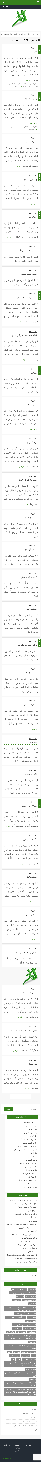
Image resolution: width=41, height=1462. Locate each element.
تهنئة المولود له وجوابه (30, 179)
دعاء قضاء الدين (31, 609)
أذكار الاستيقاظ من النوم (29, 993)
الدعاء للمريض (32, 405)
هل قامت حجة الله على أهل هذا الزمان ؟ (24, 1258)
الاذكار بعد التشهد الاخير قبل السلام (24, 335)
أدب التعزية (33, 1064)
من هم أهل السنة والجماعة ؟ (28, 1248)
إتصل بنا (34, 1409)
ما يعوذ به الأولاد (31, 673)
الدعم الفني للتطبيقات (30, 1413)
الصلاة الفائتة (33, 1221)
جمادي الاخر (11, 1332)
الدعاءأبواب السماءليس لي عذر (15, 1317)
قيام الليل (33, 1379)
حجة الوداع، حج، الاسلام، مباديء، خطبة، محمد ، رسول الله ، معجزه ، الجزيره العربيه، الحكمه (21, 1337)
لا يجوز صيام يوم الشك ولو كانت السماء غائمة (22, 1224)
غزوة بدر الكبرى (31, 1369)
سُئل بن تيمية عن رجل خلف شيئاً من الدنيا (24, 1200)
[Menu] (37, 2)
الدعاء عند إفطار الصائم (29, 577)
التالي (16, 1096)
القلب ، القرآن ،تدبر (29, 1328)
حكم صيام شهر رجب (31, 1231)
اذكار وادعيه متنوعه (30, 774)
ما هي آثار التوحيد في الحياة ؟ (28, 1252)
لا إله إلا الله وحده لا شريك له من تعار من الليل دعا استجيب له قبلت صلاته (21, 1384)
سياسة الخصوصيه (31, 1417)
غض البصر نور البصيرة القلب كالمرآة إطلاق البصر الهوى (20, 1374)
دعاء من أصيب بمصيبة (29, 274)
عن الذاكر (34, 1430)
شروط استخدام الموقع (30, 1421)
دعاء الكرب (33, 217)
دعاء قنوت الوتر (32, 877)
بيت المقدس (17, 1328)
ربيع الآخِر (17, 1352)
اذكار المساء (27, 86)
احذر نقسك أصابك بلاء (19, 1289)
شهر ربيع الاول (14, 1355)
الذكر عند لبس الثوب (30, 839)
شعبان (34, 1355)
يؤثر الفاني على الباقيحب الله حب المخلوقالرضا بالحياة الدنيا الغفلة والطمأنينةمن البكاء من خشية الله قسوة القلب (20, 1392)
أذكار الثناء (33, 742)
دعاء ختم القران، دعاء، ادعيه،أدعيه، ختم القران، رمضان (21, 1347)
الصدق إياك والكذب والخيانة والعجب (24, 1325)
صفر (13, 1359)
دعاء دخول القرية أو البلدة (28, 480)
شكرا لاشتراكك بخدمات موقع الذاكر (25, 1425)
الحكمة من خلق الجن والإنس (28, 1241)
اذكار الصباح (22, 84)
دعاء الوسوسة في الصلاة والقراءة (26, 952)
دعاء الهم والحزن (31, 915)
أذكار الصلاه (33, 127)
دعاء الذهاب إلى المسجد (29, 806)
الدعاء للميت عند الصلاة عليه (27, 297)
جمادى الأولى (21, 1332)
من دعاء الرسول (32, 442)
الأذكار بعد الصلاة (31, 99)
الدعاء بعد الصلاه (11, 127)
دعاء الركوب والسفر (30, 704)
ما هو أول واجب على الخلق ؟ (28, 1245)
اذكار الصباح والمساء (30, 52)
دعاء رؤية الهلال (31, 142)
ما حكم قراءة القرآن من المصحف (26, 1214)
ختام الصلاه (32, 129)
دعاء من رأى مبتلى (31, 549)
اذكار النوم (18, 86)
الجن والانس (19, 1314)
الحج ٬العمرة (32, 1317)
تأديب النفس (32, 1332)
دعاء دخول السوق (31, 518)
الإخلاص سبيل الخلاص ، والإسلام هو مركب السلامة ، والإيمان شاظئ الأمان (22, 1308)
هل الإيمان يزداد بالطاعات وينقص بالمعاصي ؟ (22, 1255)
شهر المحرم (25, 1355)
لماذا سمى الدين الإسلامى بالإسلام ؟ (25, 1262)
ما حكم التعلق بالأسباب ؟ (29, 1238)
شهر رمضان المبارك (29, 1359)
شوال (19, 1359)
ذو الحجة (33, 1352)
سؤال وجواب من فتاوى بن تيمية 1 (26, 1204)
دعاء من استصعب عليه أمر (27, 250)
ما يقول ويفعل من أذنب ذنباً (27, 645)
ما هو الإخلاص (33, 1211)
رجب (9, 1352)
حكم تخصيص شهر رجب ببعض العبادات (25, 1234)
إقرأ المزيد (27, 80)
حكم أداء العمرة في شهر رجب (27, 1228)
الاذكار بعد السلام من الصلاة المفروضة (24, 1030)
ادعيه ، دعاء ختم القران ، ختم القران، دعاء (23, 1293)
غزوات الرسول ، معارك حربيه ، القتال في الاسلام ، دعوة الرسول (23, 1364)
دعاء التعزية (33, 373)
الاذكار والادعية (33, 48)
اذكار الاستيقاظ (32, 84)
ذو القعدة (25, 1352)
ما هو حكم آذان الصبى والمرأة (28, 1207)
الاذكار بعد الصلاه (23, 127)
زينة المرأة (34, 1217)
